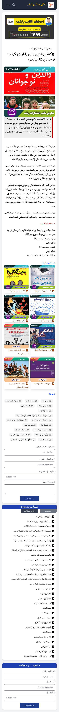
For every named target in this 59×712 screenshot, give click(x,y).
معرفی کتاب (30, 401)
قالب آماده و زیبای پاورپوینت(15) (39, 521)
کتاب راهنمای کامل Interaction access (38, 656)
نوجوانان (45, 401)
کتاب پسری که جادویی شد (42, 603)
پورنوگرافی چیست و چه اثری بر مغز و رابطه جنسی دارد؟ (33, 540)
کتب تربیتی (45, 425)
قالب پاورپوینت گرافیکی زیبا (42, 564)
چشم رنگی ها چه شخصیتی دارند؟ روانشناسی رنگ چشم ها (31, 579)
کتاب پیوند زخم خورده (43, 651)
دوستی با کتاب (46, 613)
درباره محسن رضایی (44, 617)
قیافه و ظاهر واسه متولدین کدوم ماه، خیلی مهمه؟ (34, 574)
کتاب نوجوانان (43, 405)
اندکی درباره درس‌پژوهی (44, 589)
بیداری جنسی (28, 425)
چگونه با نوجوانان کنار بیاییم (21, 439)
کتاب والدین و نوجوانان (18, 434)
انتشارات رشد (44, 410)
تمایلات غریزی (20, 430)
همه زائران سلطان (45, 598)
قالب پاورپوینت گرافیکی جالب (41, 584)
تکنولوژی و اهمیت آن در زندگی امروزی (39, 627)
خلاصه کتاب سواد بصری (43, 637)
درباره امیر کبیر (46, 646)
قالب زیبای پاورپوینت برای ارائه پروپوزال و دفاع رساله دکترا (31, 550)
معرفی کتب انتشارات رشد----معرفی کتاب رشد (32, 415)
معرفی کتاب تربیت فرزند (15, 420)
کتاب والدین (44, 439)
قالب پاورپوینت (45, 593)
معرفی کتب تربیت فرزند (40, 420)
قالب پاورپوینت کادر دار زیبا (41, 555)
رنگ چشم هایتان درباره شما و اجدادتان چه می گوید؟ (33, 536)
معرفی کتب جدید (12, 401)
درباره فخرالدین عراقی (44, 641)
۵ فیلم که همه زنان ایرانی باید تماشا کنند (38, 526)
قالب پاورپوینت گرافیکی (43, 622)
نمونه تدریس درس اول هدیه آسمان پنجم (37, 569)
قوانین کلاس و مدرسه (44, 516)
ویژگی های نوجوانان (42, 434)
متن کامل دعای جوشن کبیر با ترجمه (38, 545)
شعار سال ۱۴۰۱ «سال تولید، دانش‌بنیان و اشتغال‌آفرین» (32, 531)
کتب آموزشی (25, 405)
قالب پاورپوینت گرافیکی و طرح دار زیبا (38, 560)
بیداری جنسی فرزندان (41, 430)
